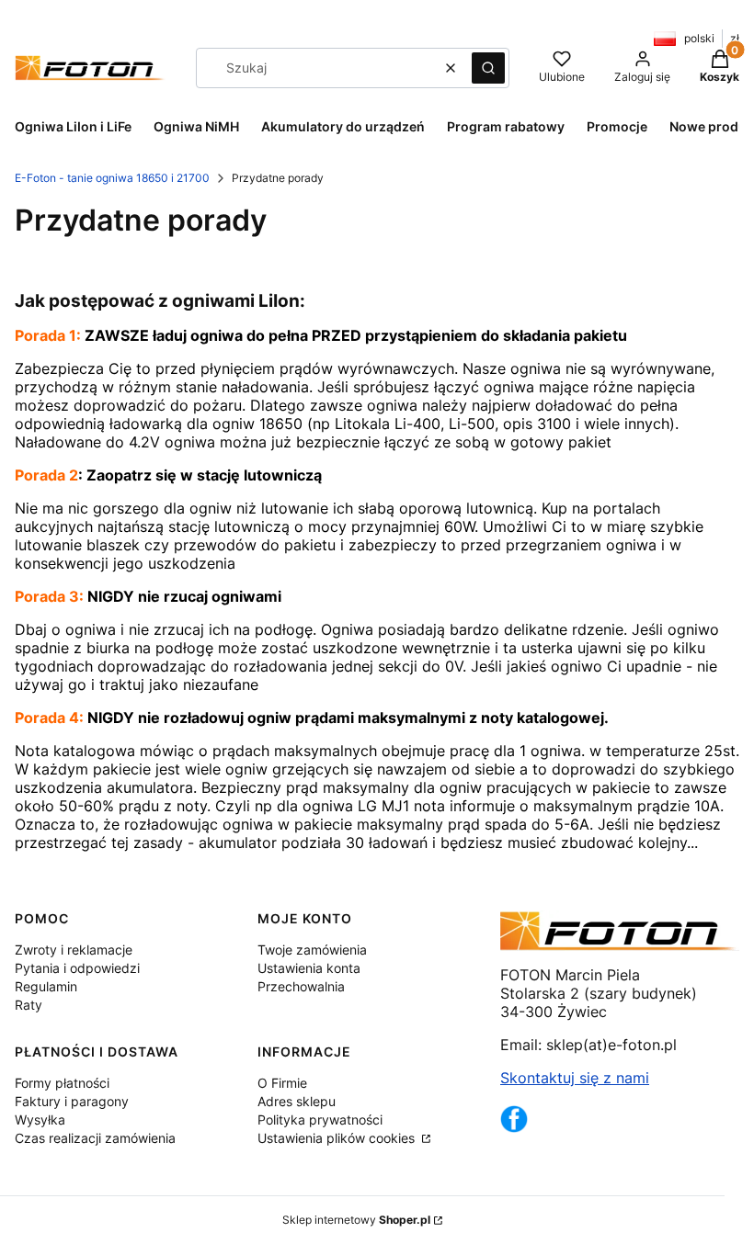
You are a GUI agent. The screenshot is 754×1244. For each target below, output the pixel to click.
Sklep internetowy (356, 1220)
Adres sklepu (296, 1101)
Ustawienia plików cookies (337, 1138)
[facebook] (514, 1127)
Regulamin (46, 986)
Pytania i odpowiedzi (77, 968)
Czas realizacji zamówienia (95, 1138)
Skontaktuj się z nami (574, 1078)
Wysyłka (40, 1119)
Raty (28, 1004)
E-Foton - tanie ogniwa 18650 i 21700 (112, 178)
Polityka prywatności (320, 1119)
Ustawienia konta (308, 968)
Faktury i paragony (72, 1101)
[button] (488, 68)
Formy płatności (62, 1083)
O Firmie (282, 1083)
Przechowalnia (301, 986)
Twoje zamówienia (312, 949)
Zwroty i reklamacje (73, 949)
